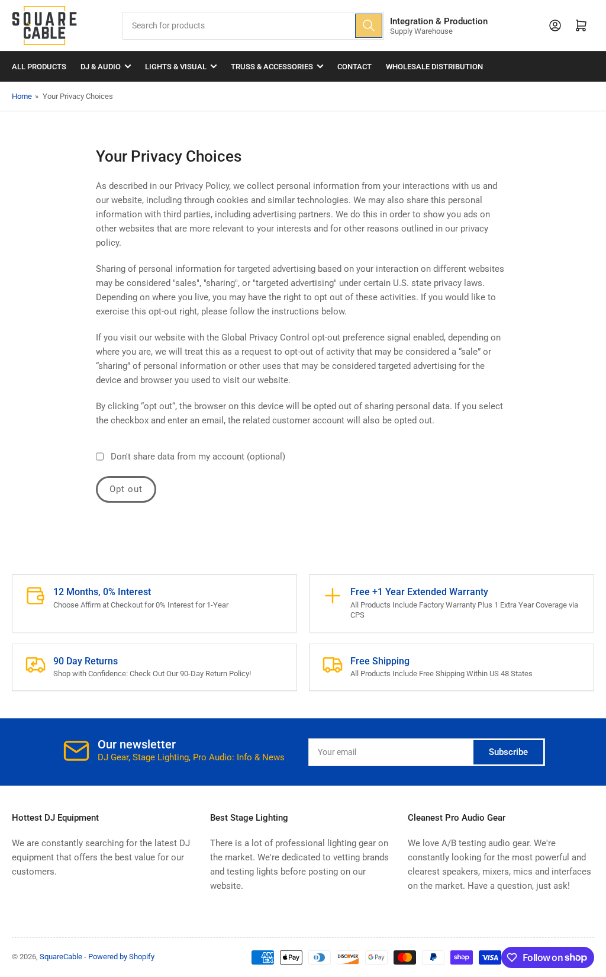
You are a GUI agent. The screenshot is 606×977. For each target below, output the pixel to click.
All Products (39, 66)
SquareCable (61, 956)
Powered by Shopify (121, 956)
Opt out (126, 489)
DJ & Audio (100, 66)
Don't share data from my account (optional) (198, 456)
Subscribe (508, 752)
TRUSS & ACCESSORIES (272, 66)
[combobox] (253, 26)
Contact (354, 66)
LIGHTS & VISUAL (176, 66)
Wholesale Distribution (434, 66)
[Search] (369, 25)
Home (22, 96)
